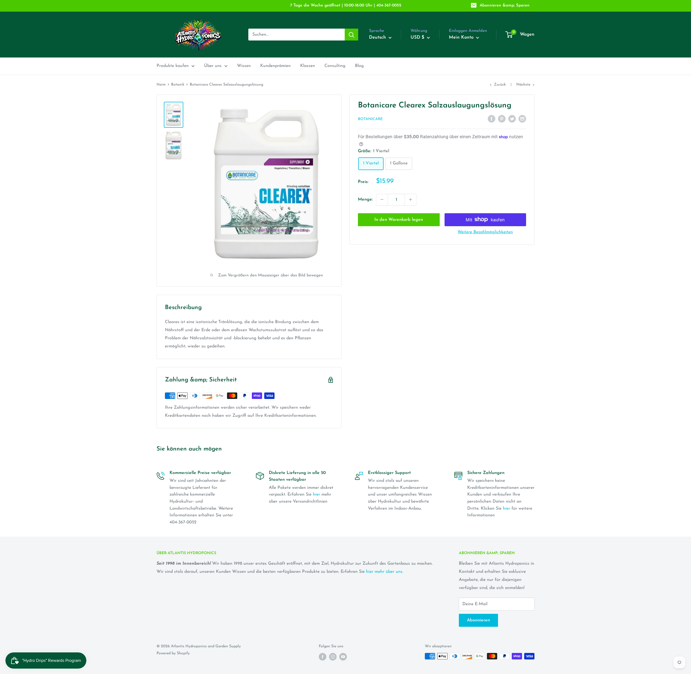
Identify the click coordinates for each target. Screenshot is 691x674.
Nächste (523, 85)
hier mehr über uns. (384, 572)
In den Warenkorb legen (398, 219)
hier (316, 494)
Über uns (213, 66)
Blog (359, 66)
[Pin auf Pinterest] (502, 119)
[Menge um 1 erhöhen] (410, 199)
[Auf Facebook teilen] (491, 119)
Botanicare (370, 119)
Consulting (335, 66)
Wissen (244, 66)
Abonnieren (478, 620)
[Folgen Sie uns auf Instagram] (333, 657)
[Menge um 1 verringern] (382, 199)
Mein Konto (462, 37)
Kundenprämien (275, 66)
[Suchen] (351, 34)
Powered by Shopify (173, 653)
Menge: (365, 199)
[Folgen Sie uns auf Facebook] (322, 657)
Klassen (307, 66)
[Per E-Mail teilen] (522, 119)
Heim (161, 85)
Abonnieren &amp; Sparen (505, 6)
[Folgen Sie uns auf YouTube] (343, 657)
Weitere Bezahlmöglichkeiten (485, 232)
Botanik (177, 85)
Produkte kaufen (173, 66)
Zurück (500, 85)
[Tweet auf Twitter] (512, 119)
